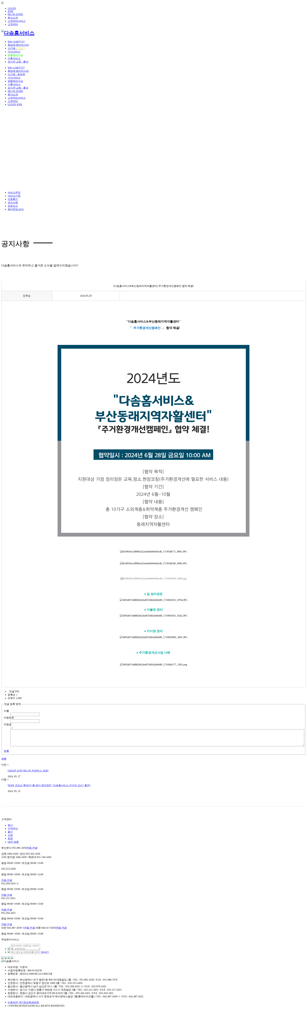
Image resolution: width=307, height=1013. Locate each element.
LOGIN (12, 8)
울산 (10, 832)
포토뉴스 (13, 206)
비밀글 (8, 724)
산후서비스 (14, 58)
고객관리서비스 (17, 21)
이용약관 (13, 1002)
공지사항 (13, 202)
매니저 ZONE (15, 14)
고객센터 (13, 24)
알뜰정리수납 (15, 55)
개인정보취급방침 (29, 1002)
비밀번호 (9, 717)
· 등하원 (16, 74)
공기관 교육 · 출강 (18, 61)
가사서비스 (14, 51)
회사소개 (13, 17)
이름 (6, 711)
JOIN (10, 11)
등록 (6, 751)
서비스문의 (14, 192)
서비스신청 (14, 195)
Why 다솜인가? (16, 41)
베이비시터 (18, 45)
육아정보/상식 (16, 209)
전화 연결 (32, 847)
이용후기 (13, 199)
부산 (10, 825)
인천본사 (13, 828)
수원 (10, 835)
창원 (10, 838)
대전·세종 (13, 842)
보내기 (45, 952)
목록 (3, 758)
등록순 (13, 694)
